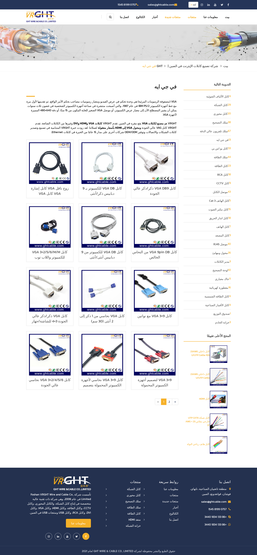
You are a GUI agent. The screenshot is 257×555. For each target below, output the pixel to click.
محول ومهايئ (220, 253)
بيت (227, 17)
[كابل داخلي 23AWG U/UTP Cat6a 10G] (218, 354)
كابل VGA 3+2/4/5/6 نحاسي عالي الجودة (50, 382)
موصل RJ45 (220, 244)
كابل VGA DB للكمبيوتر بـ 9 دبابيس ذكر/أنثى (102, 191)
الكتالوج (140, 17)
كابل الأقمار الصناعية (217, 305)
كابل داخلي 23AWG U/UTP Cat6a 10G (200, 353)
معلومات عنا (211, 17)
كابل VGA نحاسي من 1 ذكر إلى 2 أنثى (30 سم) (102, 318)
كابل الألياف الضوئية (217, 96)
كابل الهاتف (222, 227)
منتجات (192, 17)
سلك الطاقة (221, 157)
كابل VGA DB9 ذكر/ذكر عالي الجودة (154, 191)
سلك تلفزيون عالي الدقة (214, 131)
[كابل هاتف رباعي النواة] (218, 445)
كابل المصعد (222, 235)
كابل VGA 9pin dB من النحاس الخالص (154, 254)
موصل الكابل (220, 192)
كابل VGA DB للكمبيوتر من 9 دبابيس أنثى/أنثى (102, 254)
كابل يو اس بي (220, 148)
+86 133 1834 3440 (216, 517)
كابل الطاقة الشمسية (217, 296)
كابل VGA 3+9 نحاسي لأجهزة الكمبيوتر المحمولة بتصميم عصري (102, 385)
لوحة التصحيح (220, 270)
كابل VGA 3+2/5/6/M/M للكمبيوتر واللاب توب (49, 254)
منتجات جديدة (173, 17)
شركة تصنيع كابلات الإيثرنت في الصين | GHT (187, 66)
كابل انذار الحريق (218, 218)
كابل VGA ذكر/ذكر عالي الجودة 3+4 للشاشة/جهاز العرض (50, 321)
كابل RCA (222, 175)
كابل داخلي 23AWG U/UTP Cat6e (200, 376)
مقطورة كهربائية (218, 288)
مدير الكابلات (221, 262)
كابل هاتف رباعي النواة (198, 444)
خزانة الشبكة (133, 526)
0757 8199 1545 (127, 4)
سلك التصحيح (220, 122)
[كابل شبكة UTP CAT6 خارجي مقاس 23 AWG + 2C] (218, 422)
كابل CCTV (222, 183)
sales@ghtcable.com (161, 4)
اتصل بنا (124, 17)
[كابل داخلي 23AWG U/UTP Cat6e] (218, 376)
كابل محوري (220, 114)
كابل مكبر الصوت (218, 209)
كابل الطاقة (221, 166)
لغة (194, 4)
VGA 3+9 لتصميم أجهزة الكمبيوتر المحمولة (155, 382)
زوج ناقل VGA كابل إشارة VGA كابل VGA (50, 191)
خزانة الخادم (222, 322)
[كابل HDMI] (218, 399)
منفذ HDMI (134, 519)
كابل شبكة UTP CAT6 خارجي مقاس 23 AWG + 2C (197, 421)
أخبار (155, 17)
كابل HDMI (204, 399)
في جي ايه (222, 140)
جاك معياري (222, 279)
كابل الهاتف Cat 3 (219, 201)
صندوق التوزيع (221, 314)
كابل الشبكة (221, 105)
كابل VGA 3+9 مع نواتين (154, 316)
